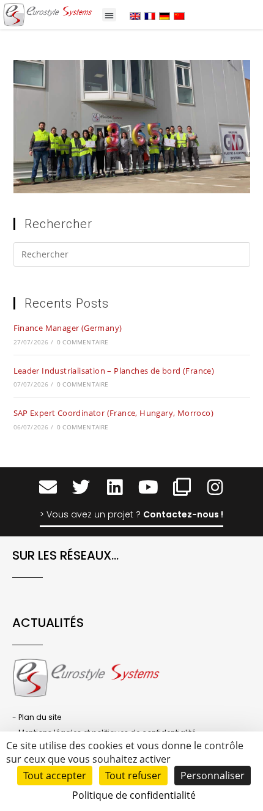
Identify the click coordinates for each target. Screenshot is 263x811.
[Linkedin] (114, 487)
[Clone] (182, 487)
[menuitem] (135, 15)
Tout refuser (133, 775)
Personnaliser (212, 775)
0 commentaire (83, 342)
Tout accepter (54, 775)
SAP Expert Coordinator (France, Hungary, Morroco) (113, 412)
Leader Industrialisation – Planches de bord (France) (114, 370)
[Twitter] (81, 487)
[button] (109, 15)
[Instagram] (215, 487)
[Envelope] (48, 487)
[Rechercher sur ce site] (131, 256)
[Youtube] (148, 487)
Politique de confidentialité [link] (134, 795)
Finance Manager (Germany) (67, 327)
